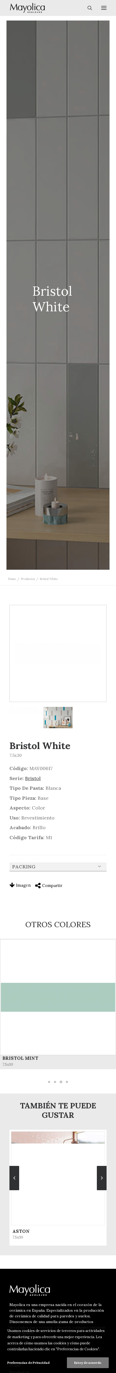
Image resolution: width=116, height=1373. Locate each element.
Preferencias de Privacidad (28, 1363)
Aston (21, 1231)
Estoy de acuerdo (87, 1363)
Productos (28, 579)
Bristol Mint (20, 1058)
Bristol (33, 778)
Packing (24, 866)
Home (12, 579)
